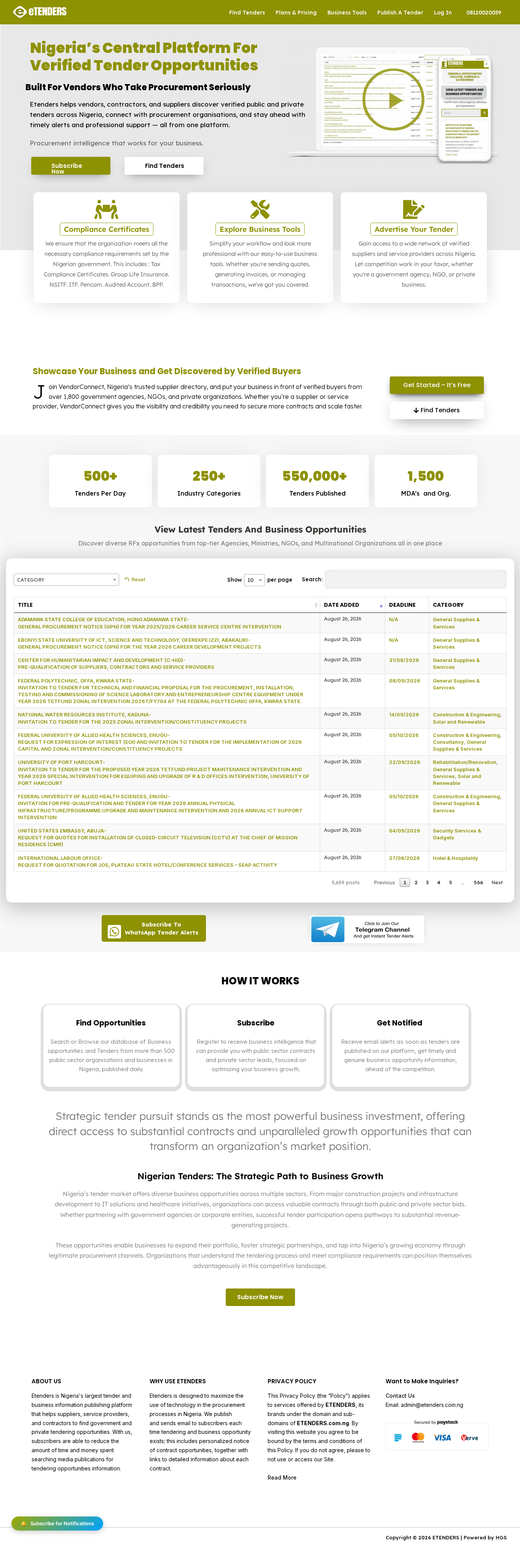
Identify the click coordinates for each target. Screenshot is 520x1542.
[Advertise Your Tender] (413, 209)
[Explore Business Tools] (260, 209)
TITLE (25, 605)
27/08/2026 (404, 858)
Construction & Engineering (466, 714)
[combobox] (66, 580)
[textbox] (66, 579)
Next (497, 882)
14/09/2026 (404, 714)
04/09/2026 (404, 831)
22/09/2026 (404, 762)
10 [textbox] (250, 580)
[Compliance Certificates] (106, 209)
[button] (393, 99)
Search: (312, 579)
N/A (393, 619)
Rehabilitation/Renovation (464, 762)
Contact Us (400, 1395)
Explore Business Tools (260, 229)
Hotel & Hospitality (455, 858)
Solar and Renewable (459, 722)
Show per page (259, 579)
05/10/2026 (404, 735)
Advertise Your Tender (414, 229)
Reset (138, 579)
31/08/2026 (404, 660)
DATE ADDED (341, 605)
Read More (282, 1477)
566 (478, 882)
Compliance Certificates (106, 229)
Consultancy (448, 742)
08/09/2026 (404, 681)
